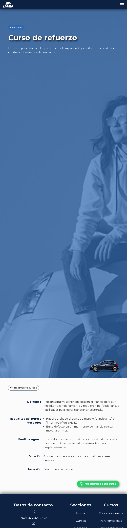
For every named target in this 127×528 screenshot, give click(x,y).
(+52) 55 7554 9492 (33, 517)
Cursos (81, 520)
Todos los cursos (111, 513)
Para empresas (111, 520)
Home (80, 513)
